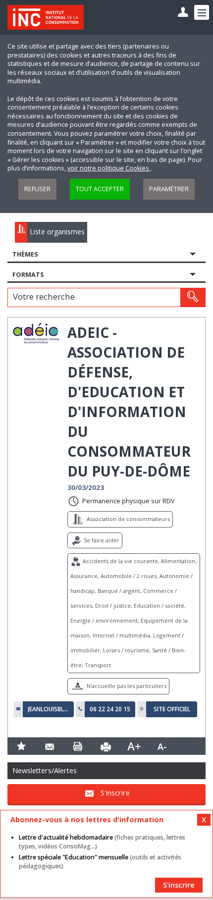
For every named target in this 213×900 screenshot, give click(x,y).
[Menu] (201, 12)
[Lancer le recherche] (192, 297)
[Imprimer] (106, 746)
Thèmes (25, 254)
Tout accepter (100, 189)
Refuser (37, 189)
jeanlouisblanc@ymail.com (48, 709)
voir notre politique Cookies (109, 168)
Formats (28, 274)
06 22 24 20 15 (110, 709)
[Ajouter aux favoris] (21, 746)
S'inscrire (115, 792)
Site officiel (172, 709)
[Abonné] (183, 12)
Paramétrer (169, 189)
